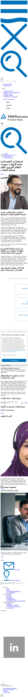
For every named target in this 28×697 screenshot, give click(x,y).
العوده (3, 88)
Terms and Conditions (9, 689)
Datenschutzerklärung (17, 350)
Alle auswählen (14, 360)
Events (8, 590)
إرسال (2, 173)
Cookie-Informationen (11, 351)
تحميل (25, 402)
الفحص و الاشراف (8, 95)
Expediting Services (11, 599)
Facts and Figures (11, 592)
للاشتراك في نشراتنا (6, 583)
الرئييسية (6, 153)
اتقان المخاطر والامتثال (9, 155)
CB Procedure (10, 598)
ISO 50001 (9, 596)
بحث (2, 155)
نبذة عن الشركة (7, 85)
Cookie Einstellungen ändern (9, 355)
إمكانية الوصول (10, 608)
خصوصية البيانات (8, 156)
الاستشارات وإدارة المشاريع (11, 96)
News (8, 588)
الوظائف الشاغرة (8, 84)
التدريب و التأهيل (8, 93)
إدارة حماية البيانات (8, 157)
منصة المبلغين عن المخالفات (14, 606)
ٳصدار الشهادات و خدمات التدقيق (12, 92)
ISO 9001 (9, 595)
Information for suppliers (12, 605)
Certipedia (9, 603)
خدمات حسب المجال (9, 99)
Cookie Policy (7, 692)
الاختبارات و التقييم (8, 90)
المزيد (2, 413)
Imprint (5, 691)
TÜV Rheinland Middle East (13, 591)
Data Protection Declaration (10, 688)
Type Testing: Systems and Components (16, 601)
